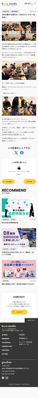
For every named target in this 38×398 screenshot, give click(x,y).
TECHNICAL (6, 342)
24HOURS (5, 350)
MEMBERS (5, 339)
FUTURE (5, 354)
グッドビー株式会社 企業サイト (25, 343)
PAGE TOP (31, 320)
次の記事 (29, 181)
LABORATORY (7, 346)
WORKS (5, 335)
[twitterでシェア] (16, 153)
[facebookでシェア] (22, 153)
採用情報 (22, 338)
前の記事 (9, 181)
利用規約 (22, 335)
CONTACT (20, 312)
